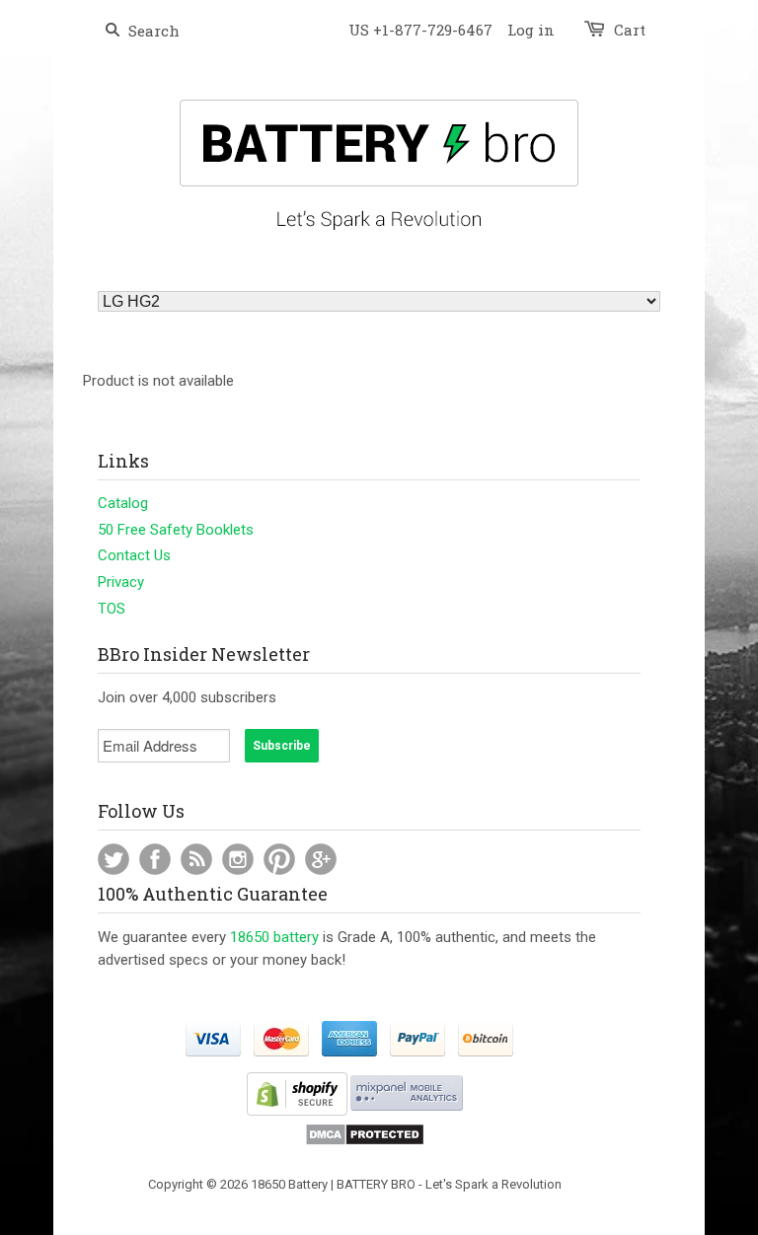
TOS (111, 609)
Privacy (121, 582)
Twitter (113, 859)
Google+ (321, 859)
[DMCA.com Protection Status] (364, 1141)
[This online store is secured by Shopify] (297, 1111)
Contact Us (134, 555)
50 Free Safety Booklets (176, 530)
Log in (531, 29)
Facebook (155, 859)
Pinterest (279, 859)
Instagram (238, 859)
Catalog (123, 503)
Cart (629, 29)
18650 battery (274, 937)
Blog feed (196, 859)
